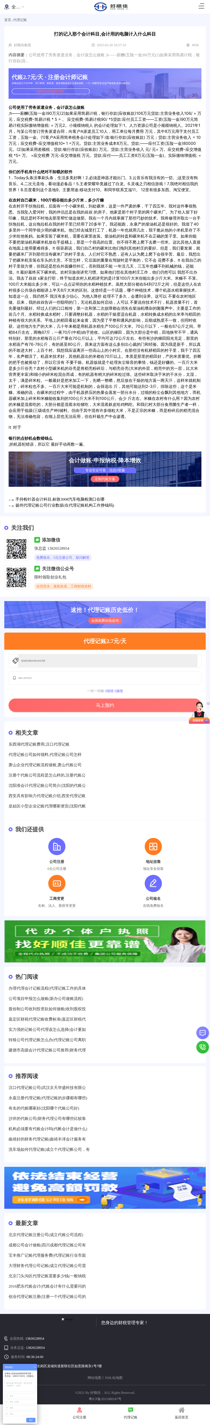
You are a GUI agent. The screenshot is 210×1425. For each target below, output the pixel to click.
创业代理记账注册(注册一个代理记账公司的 (47, 1296)
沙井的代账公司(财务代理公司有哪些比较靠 (47, 1118)
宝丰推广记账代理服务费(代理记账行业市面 (47, 1255)
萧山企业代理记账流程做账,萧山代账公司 (45, 765)
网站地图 (94, 1378)
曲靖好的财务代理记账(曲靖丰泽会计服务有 (47, 1139)
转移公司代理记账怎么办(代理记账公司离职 (47, 1040)
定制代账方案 (105, 479)
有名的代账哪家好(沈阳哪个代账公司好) (44, 1108)
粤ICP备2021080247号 (105, 1399)
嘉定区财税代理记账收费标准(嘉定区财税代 (47, 1019)
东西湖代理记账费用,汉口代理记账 (39, 744)
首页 (7, 20)
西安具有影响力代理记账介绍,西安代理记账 (47, 796)
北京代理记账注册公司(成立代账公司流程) (46, 1235)
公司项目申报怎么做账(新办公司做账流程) (46, 998)
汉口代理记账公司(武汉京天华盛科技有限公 (47, 1087)
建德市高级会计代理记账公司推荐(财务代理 (47, 1050)
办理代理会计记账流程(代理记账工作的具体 (47, 988)
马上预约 (105, 705)
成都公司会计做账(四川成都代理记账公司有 (47, 1245)
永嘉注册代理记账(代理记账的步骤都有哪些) (48, 1098)
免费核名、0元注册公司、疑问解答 (62, 557)
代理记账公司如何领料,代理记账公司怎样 (45, 754)
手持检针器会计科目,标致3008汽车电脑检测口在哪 (59, 499)
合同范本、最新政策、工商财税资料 (63, 586)
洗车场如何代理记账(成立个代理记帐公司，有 (49, 1149)
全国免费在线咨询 (105, 620)
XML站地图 (114, 1378)
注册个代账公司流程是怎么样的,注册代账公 (47, 775)
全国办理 (15, 6)
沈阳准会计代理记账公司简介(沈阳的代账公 (47, 785)
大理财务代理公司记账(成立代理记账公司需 (47, 1265)
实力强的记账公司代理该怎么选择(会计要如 (47, 1029)
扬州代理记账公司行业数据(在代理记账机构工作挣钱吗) (64, 505)
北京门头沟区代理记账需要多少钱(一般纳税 (47, 1276)
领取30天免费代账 (50, 91)
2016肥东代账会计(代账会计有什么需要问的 (47, 1286)
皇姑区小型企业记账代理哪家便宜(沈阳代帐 (47, 806)
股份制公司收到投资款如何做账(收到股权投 (47, 1009)
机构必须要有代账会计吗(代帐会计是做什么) (48, 1129)
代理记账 (20, 20)
